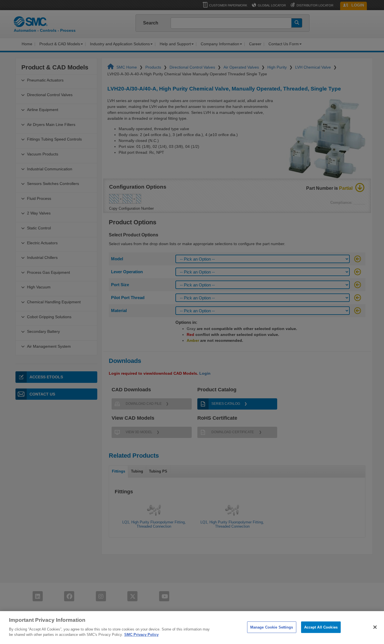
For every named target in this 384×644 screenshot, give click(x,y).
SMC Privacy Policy (141, 634)
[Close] (375, 627)
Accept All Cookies (321, 627)
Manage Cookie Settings (271, 627)
